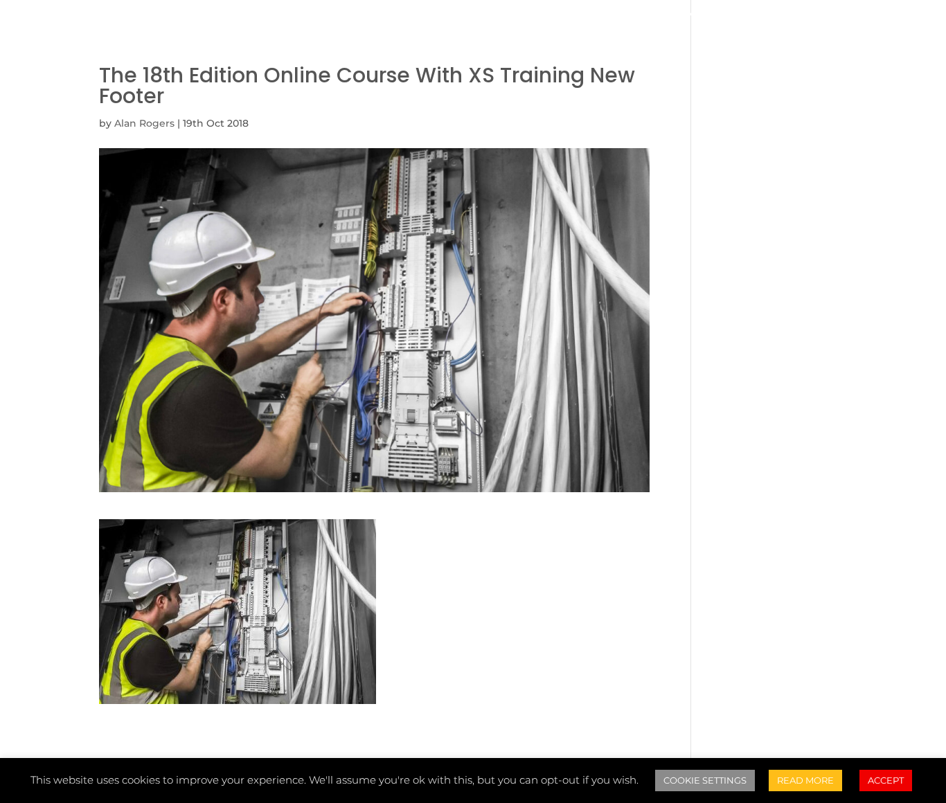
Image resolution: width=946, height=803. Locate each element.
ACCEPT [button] (886, 780)
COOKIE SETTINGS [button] (705, 780)
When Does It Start (356, 15)
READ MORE (805, 780)
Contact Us (767, 15)
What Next (682, 15)
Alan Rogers (144, 123)
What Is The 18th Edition (206, 15)
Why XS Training (580, 15)
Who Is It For (472, 15)
